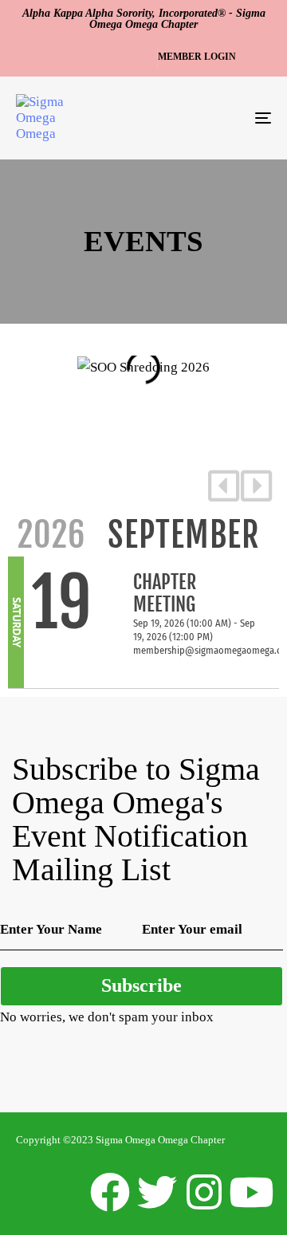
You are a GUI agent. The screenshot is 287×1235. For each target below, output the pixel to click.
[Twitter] (157, 1192)
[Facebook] (110, 1192)
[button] (200, 57)
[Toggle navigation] (228, 118)
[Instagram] (204, 1192)
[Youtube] (251, 1192)
